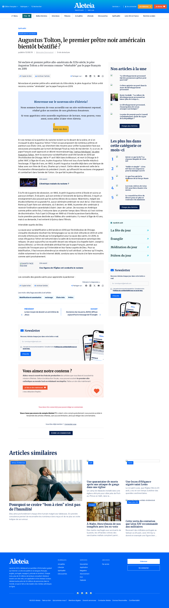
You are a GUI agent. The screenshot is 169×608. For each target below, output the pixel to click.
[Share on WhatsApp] (103, 76)
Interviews (55, 16)
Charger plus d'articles (130, 126)
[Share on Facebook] (86, 76)
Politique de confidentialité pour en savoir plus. (128, 290)
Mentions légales (75, 600)
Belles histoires (41, 16)
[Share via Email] (99, 76)
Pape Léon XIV (133, 502)
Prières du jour (121, 255)
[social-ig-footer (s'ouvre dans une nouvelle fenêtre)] (91, 593)
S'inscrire (25, 354)
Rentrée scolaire (149, 16)
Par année (105, 564)
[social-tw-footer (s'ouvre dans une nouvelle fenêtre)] (87, 593)
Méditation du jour (124, 247)
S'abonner (143, 561)
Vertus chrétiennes (18, 463)
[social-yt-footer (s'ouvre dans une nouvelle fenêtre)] (78, 593)
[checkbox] (21, 347)
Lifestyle (90, 16)
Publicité (83, 580)
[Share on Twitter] (94, 76)
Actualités (79, 16)
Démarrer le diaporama (91, 282)
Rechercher (37, 7)
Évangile (117, 239)
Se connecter (131, 7)
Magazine (83, 571)
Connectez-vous (70, 424)
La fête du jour (121, 230)
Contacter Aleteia (104, 600)
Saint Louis (91, 10)
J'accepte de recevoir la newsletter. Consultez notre (50, 348)
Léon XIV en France (132, 16)
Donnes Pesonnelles (119, 600)
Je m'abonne (143, 6)
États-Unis (60, 297)
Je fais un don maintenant (33, 387)
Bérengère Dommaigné (44, 52)
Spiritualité (116, 16)
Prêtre (70, 297)
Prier (25, 16)
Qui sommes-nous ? (60, 600)
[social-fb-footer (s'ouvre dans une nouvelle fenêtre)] (82, 593)
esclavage (49, 297)
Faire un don (60, 129)
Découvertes (103, 16)
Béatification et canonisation (30, 297)
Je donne (159, 6)
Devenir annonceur (89, 600)
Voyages (92, 505)
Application (84, 567)
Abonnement (84, 574)
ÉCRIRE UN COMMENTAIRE (61, 433)
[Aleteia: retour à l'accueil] (84, 5)
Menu (16, 16)
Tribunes (67, 16)
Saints (130, 463)
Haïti (90, 463)
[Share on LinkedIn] (90, 76)
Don (81, 577)
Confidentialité (134, 600)
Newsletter (84, 564)
